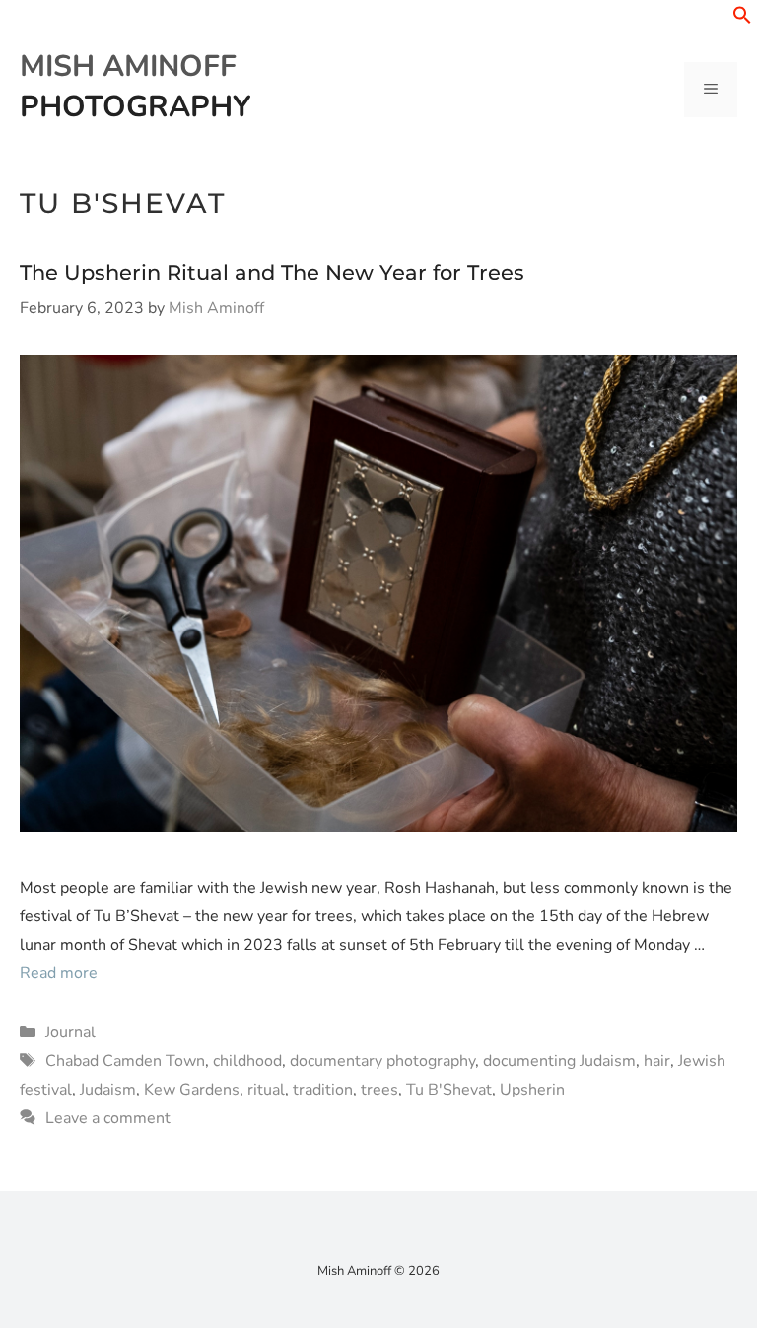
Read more (59, 973)
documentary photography (382, 1061)
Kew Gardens (192, 1089)
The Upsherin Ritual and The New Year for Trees (272, 272)
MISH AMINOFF (128, 66)
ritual (266, 1089)
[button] (742, 20)
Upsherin (532, 1089)
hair (657, 1061)
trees (379, 1089)
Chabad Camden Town (125, 1061)
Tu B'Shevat (449, 1089)
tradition (323, 1089)
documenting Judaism (559, 1061)
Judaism (108, 1089)
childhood (247, 1061)
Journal (70, 1032)
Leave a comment (108, 1118)
